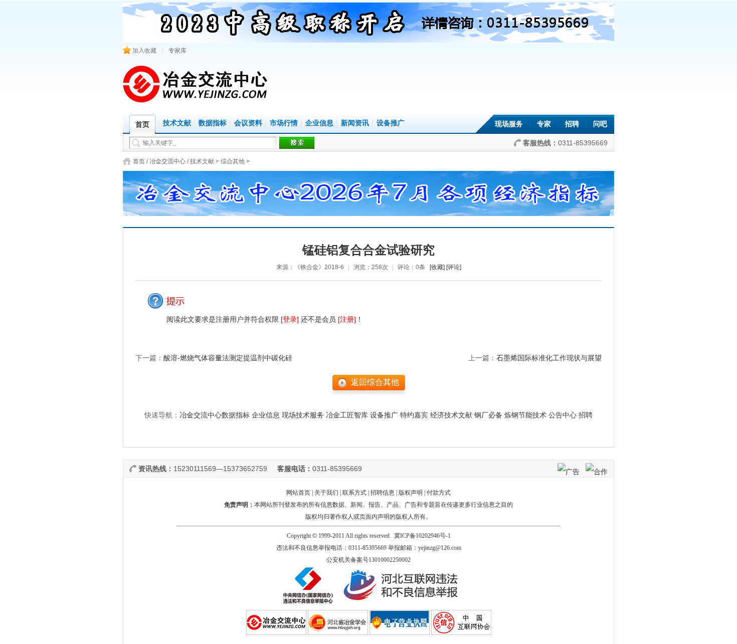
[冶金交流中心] (195, 100)
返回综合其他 (375, 382)
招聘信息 (383, 492)
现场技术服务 (303, 415)
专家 (544, 124)
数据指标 (213, 123)
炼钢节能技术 (525, 415)
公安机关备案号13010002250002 (368, 559)
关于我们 (326, 492)
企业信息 (319, 123)
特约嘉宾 (414, 415)
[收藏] (437, 267)
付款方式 (439, 492)
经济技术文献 (451, 415)
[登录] (290, 319)
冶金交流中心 (167, 161)
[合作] (597, 472)
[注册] (347, 319)
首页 (139, 161)
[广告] (569, 472)
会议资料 (248, 123)
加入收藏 (143, 50)
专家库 (177, 50)
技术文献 (177, 123)
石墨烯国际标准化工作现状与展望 (549, 358)
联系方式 (354, 492)
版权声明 (411, 492)
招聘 (572, 124)
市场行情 (284, 123)
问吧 (600, 124)
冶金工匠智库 (347, 415)
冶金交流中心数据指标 (214, 415)
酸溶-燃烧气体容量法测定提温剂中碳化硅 (227, 358)
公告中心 (562, 415)
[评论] (453, 267)
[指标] (368, 190)
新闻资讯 (355, 123)
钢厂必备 (488, 415)
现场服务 (509, 124)
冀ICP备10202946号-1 (422, 535)
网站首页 (298, 492)
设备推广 (391, 123)
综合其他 (233, 161)
